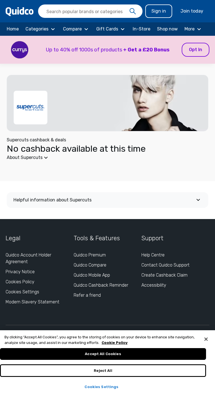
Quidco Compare (90, 265)
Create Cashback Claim (164, 275)
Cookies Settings (22, 291)
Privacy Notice (20, 271)
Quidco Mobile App (92, 275)
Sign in (158, 11)
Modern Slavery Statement (32, 302)
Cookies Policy (20, 281)
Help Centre (153, 255)
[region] (107, 363)
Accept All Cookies (103, 354)
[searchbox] (90, 11)
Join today (192, 11)
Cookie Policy (115, 343)
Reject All (103, 371)
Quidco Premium (90, 255)
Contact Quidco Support (165, 265)
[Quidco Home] (20, 11)
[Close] (206, 339)
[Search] (132, 11)
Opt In (195, 49)
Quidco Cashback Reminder (101, 285)
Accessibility (153, 285)
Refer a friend (87, 295)
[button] (107, 50)
